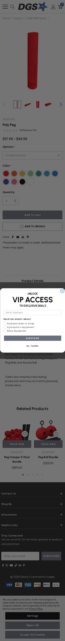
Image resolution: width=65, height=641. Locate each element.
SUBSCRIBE (32, 338)
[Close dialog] (62, 291)
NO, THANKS (33, 346)
